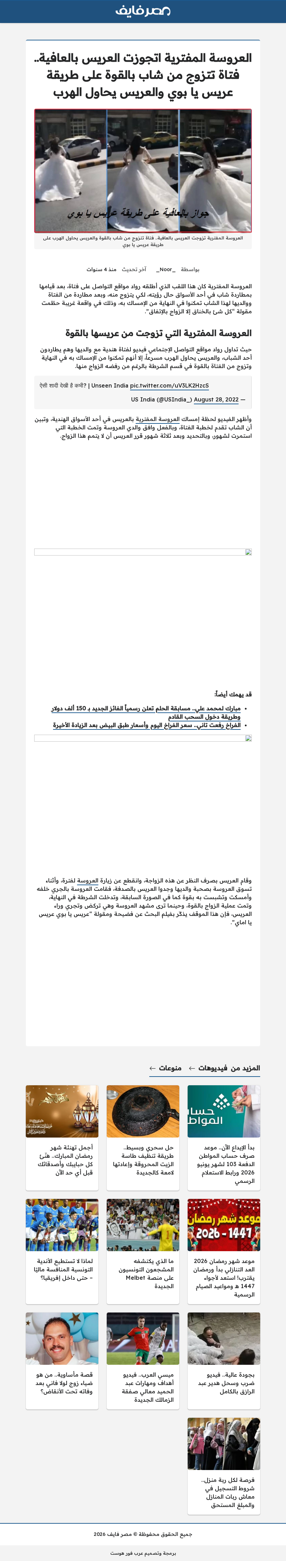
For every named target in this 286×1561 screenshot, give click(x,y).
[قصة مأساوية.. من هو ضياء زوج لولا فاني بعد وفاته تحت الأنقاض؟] (62, 1361)
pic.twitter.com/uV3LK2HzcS (169, 385)
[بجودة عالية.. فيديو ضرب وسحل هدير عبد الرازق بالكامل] (224, 1361)
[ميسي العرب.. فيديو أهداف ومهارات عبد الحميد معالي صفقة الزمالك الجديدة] (143, 1361)
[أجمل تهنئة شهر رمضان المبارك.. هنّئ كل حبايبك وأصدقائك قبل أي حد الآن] (62, 1138)
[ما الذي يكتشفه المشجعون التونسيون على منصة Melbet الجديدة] (143, 1251)
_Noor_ (166, 269)
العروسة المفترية (158, 418)
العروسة (87, 880)
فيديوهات (212, 1068)
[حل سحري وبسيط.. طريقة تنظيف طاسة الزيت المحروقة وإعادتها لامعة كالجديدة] (143, 1138)
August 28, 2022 (216, 399)
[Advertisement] (143, 494)
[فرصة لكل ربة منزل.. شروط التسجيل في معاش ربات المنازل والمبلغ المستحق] (224, 1466)
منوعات (170, 1068)
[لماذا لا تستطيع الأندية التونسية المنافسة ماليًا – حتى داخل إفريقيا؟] (62, 1251)
